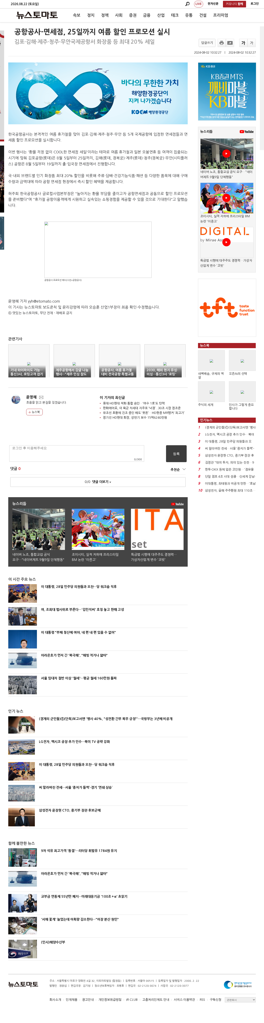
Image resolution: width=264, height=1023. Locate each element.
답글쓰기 (207, 42)
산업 (161, 15)
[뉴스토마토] (37, 15)
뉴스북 (35, 412)
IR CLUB (132, 999)
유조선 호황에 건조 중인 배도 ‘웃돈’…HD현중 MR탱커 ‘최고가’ (144, 412)
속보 (76, 15)
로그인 (255, 3)
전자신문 (213, 3)
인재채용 (71, 999)
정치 (90, 15)
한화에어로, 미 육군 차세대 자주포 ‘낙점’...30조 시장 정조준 (142, 408)
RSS (202, 999)
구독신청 (215, 999)
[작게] (252, 43)
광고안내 (88, 999)
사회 (119, 15)
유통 (189, 15)
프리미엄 (220, 15)
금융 (147, 15)
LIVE (199, 3)
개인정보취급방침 (109, 999)
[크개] (243, 43)
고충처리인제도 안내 (155, 999)
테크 (175, 15)
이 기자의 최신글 (112, 397)
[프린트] (222, 43)
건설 (203, 15)
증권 (133, 15)
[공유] (230, 43)
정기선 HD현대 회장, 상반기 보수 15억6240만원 (135, 417)
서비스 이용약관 (184, 999)
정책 (104, 15)
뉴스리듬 (206, 131)
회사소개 (55, 999)
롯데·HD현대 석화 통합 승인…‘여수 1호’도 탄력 (134, 403)
